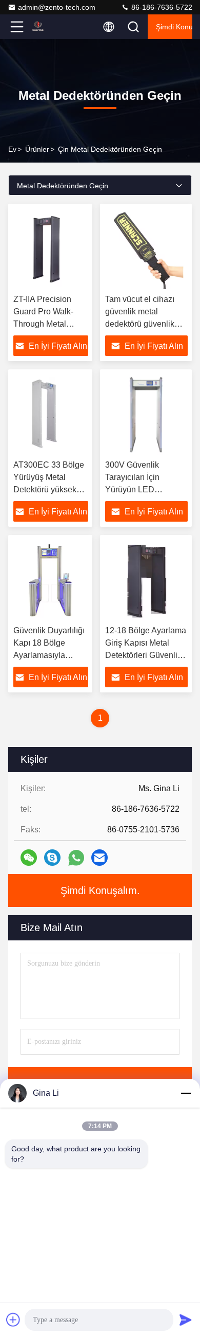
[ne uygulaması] (76, 857)
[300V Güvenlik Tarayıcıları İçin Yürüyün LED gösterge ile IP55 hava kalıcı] (146, 415)
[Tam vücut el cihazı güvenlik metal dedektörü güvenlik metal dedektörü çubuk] (146, 249)
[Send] (185, 1319)
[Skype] (52, 857)
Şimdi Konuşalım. (174, 27)
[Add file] (13, 1319)
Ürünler (37, 149)
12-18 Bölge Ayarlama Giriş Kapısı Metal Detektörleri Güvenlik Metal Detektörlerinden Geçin (146, 655)
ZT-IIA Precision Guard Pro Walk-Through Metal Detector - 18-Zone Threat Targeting (47, 324)
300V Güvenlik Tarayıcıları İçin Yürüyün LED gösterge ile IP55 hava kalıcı (146, 489)
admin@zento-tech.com (56, 7)
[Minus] (185, 1093)
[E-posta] (99, 857)
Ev (12, 149)
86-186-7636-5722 (160, 7)
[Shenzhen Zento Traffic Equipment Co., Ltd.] (50, 26)
